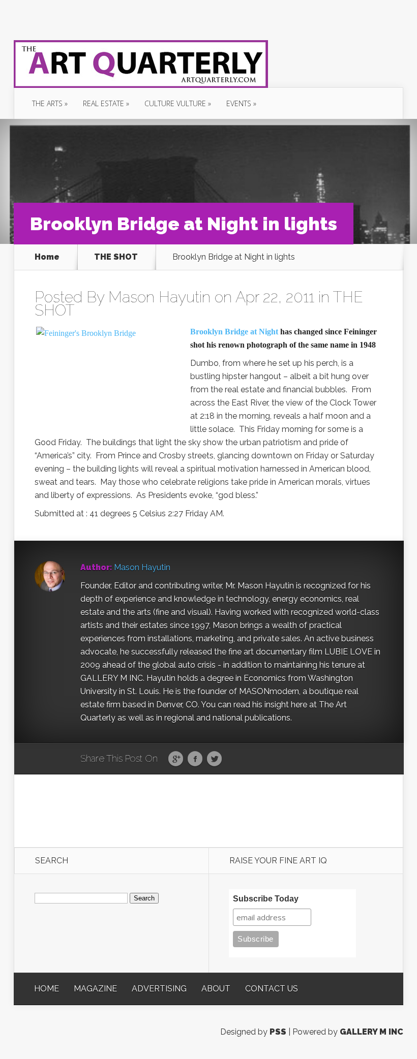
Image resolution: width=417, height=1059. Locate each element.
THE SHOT (116, 257)
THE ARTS (47, 103)
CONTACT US (271, 988)
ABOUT (215, 988)
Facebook (195, 759)
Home (47, 257)
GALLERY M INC (371, 1032)
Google (176, 759)
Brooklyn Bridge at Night (234, 331)
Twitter (214, 759)
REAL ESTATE (103, 103)
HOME (46, 988)
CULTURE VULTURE (175, 103)
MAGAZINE (95, 988)
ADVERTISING (159, 988)
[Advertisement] (209, 810)
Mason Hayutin (159, 297)
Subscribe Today (266, 898)
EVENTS (238, 103)
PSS (278, 1032)
